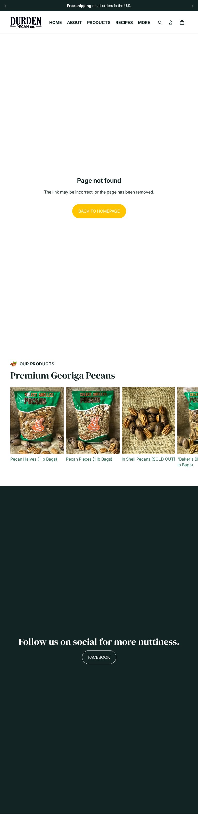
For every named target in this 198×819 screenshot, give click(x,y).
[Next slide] (192, 5)
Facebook (99, 657)
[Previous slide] (5, 5)
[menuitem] (144, 22)
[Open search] (160, 22)
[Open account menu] (170, 22)
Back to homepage (99, 211)
